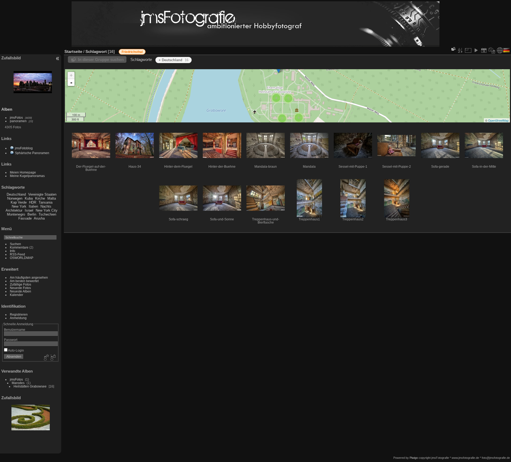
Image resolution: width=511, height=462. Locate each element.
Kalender (16, 294)
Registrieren (19, 314)
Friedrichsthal (132, 52)
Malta (51, 198)
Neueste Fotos (20, 288)
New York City (46, 210)
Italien (33, 206)
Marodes (18, 383)
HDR (32, 202)
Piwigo (414, 457)
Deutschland (16, 194)
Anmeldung (18, 318)
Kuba (29, 198)
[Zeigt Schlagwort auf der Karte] (499, 50)
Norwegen (14, 198)
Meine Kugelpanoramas (27, 176)
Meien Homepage (23, 172)
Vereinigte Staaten (42, 194)
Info (12, 251)
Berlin (31, 214)
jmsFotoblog (24, 148)
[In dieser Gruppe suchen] (453, 49)
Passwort (10, 339)
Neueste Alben (20, 291)
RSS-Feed (17, 254)
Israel (29, 210)
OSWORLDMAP (21, 257)
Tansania (45, 202)
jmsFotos (16, 117)
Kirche (40, 198)
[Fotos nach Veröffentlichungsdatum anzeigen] (483, 50)
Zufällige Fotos (20, 284)
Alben (6, 109)
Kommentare (19, 247)
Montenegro (16, 214)
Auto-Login (15, 350)
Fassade (25, 218)
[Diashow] (475, 50)
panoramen (18, 121)
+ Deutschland (173, 60)
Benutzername (14, 329)
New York (19, 206)
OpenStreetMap (498, 120)
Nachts (45, 206)
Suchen (15, 244)
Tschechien (47, 214)
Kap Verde (19, 202)
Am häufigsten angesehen (29, 277)
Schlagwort (96, 51)
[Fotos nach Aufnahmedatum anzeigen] (491, 50)
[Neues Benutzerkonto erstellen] (45, 357)
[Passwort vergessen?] (52, 357)
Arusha (39, 218)
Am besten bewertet (24, 281)
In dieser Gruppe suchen (101, 59)
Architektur (14, 210)
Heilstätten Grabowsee (30, 386)
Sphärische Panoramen (32, 153)
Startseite (73, 51)
